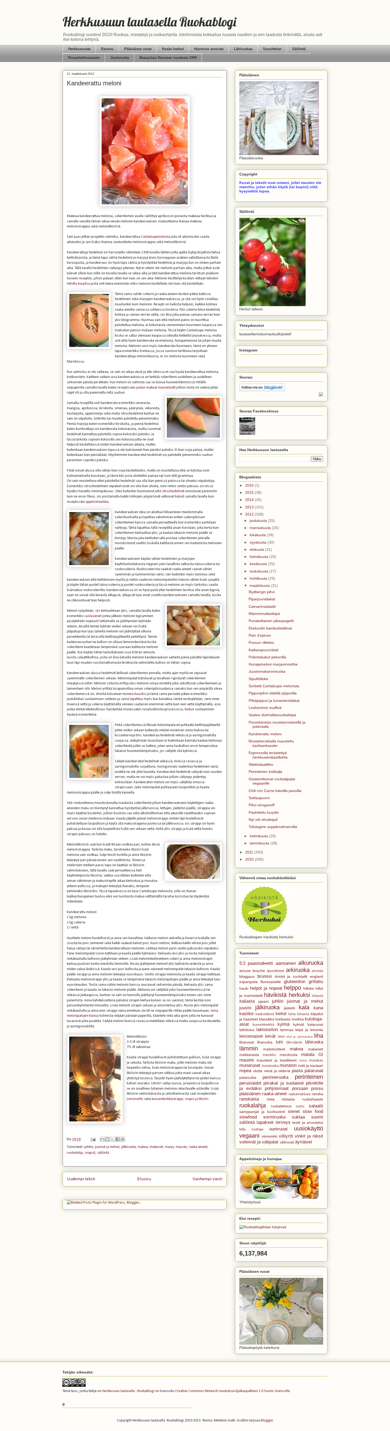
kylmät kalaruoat (308, 1024)
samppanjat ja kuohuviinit (262, 1111)
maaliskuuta (260, 585)
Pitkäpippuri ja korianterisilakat (274, 700)
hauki (243, 988)
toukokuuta (259, 571)
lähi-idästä (294, 1042)
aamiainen (286, 963)
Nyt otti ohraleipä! (263, 819)
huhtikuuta (259, 578)
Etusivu (107, 49)
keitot (281, 1013)
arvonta (317, 971)
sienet (294, 1111)
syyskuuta (258, 542)
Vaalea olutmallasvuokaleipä (272, 715)
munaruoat (249, 1065)
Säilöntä (299, 49)
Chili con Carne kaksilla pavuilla (275, 791)
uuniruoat (278, 1128)
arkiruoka (298, 970)
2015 (250, 492)
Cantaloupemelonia (155, 237)
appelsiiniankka (97, 502)
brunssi (264, 976)
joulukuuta (259, 520)
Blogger (267, 1421)
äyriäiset (303, 1141)
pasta (297, 1070)
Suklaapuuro (259, 798)
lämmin (248, 1048)
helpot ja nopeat (266, 988)
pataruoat (314, 1070)
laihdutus (246, 1030)
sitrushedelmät (173, 491)
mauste (181, 1147)
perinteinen (309, 1076)
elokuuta (257, 549)
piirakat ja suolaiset (283, 1083)
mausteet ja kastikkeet (277, 1060)
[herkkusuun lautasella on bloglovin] (262, 390)
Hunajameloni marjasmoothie (273, 664)
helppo (292, 987)
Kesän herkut (173, 49)
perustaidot (250, 1083)
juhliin (88, 1147)
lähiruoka (314, 1042)
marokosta (288, 1055)
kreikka (298, 1019)
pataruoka (247, 1077)
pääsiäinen (250, 1093)
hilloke (308, 988)
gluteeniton (294, 981)
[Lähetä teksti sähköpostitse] (92, 1139)
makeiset (156, 1147)
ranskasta (249, 1099)
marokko (269, 1055)
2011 (249, 852)
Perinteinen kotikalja (265, 771)
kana (318, 1007)
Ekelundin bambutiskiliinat (270, 628)
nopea (245, 1070)
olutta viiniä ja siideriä (272, 1071)
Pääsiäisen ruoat (137, 49)
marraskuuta (261, 528)
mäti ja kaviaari (310, 1065)
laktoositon (267, 1029)
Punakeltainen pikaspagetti (271, 621)
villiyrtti (286, 1136)
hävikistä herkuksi (287, 995)
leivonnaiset (251, 1036)
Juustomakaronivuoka (267, 671)
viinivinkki (269, 1136)
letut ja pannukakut (300, 1036)
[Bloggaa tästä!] (107, 1139)
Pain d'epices (260, 635)
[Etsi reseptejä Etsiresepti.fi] (262, 1227)
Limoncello (135, 1099)
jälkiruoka (128, 1147)
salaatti (316, 1105)
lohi (279, 1042)
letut (281, 1036)
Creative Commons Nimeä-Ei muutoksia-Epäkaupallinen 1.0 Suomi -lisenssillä (232, 1391)
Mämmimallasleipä (264, 613)
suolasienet (93, 616)
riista (271, 1099)
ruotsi (300, 1106)
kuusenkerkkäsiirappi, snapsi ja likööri (180, 1099)
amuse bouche (252, 970)
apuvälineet (275, 971)
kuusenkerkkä (263, 1025)
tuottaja (257, 1129)
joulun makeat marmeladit (156, 388)
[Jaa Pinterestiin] (122, 1139)
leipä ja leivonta (309, 1030)
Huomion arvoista (208, 49)
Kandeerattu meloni (265, 734)
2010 (250, 859)
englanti (316, 976)
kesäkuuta (259, 564)
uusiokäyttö (308, 1128)
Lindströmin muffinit (265, 708)
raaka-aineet (198, 1147)
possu (317, 1088)
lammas (286, 1030)
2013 (250, 507)
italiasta (247, 1001)
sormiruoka (274, 1117)
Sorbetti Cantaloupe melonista (274, 686)
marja (169, 1147)
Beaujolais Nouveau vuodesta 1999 (168, 58)
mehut (303, 1060)
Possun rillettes (261, 642)
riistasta (288, 1099)
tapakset (265, 1122)
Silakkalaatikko (261, 764)
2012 (250, 514)
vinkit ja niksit (309, 1136)
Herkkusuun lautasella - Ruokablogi (128, 1391)
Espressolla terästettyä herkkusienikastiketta (268, 755)
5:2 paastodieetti (256, 963)
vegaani (249, 1135)
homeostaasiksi (134, 694)
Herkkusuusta (79, 49)
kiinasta (303, 1014)
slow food (313, 1111)
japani (263, 1001)
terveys (283, 1122)
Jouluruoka (119, 58)
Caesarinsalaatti (262, 606)
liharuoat (246, 1042)
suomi (317, 1117)
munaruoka (270, 1066)
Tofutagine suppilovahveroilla (273, 827)
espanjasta (248, 982)
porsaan (300, 1088)
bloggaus (247, 976)
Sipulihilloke (258, 679)
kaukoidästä (264, 1014)
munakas (316, 1060)
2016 (250, 485)
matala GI (312, 1054)
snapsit (90, 1153)
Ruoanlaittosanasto (84, 58)
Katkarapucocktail (263, 650)
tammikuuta (260, 843)
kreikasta (283, 1019)
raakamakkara (299, 1094)
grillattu (316, 981)
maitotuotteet (274, 1049)
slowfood (248, 1117)
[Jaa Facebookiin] (117, 1139)
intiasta (317, 996)
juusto (245, 1007)
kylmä (283, 1024)
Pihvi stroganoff (262, 805)
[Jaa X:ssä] (112, 1139)
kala (304, 1007)
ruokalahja (75, 1153)
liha (318, 1035)
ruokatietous (281, 1106)
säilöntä (103, 1153)
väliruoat (287, 1142)
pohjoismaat (277, 1088)
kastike (246, 1013)
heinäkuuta (259, 556)
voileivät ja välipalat (258, 1141)
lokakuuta (258, 535)
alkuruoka (310, 962)
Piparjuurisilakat (262, 599)
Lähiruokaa (243, 49)
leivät (270, 1036)
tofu (242, 1129)
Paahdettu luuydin (264, 812)
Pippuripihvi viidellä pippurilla (273, 693)
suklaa (298, 1117)
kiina (292, 1014)
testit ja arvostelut (307, 1122)
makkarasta (249, 1055)
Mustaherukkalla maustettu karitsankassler (271, 743)
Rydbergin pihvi (262, 592)
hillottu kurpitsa (78, 284)
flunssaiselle (271, 982)
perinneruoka (275, 1077)
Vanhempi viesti (207, 1179)
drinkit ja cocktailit (291, 976)
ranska (317, 1094)
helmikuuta (259, 836)
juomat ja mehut (107, 1147)
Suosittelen (272, 49)
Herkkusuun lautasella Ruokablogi (149, 22)
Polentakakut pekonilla (267, 657)
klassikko (266, 1019)
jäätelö (289, 1008)
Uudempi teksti (81, 1179)
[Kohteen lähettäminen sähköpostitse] (102, 1139)
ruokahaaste (312, 1099)
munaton (288, 1065)
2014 (250, 499)
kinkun (189, 709)
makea (143, 1147)
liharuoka (264, 1042)
